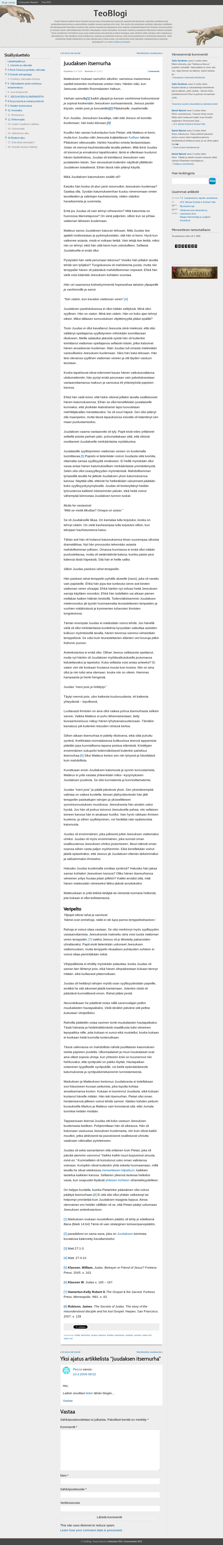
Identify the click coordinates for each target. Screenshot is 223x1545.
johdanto (126, 42)
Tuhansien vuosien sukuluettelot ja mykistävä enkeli (195, 104)
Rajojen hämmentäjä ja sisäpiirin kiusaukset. (195, 219)
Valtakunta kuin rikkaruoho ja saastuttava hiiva (189, 212)
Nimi (64, 1475)
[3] (65, 1248)
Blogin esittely (8, 2)
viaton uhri (147, 1335)
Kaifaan (134, 137)
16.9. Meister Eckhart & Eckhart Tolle (189, 124)
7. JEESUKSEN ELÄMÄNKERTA (26, 96)
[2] (65, 1233)
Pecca (77, 1369)
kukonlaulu (119, 1335)
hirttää (77, 1335)
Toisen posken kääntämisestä (186, 147)
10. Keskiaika (15, 110)
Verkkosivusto (70, 1502)
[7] (90, 939)
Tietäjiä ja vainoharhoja (183, 164)
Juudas (94, 1335)
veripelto (129, 1335)
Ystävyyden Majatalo (28, 2)
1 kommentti (153, 71)
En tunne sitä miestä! (71, 53)
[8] (95, 1194)
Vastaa (68, 1400)
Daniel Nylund (179, 110)
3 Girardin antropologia (20, 74)
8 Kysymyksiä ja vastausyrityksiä (26, 101)
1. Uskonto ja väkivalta (20, 65)
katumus (102, 1335)
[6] (82, 755)
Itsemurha (85, 1335)
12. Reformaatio (16, 119)
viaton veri (68, 1338)
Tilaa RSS (46, 2)
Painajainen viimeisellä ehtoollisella (189, 77)
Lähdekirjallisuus (16, 61)
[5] (82, 456)
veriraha (137, 1335)
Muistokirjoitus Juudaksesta (149, 53)
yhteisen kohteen (117, 1180)
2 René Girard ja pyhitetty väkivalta (26, 69)
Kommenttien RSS (133, 1541)
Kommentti (68, 1427)
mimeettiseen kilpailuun (118, 1170)
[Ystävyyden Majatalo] (194, 273)
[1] (65, 1219)
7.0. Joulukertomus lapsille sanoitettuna (194, 198)
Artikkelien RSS (115, 1541)
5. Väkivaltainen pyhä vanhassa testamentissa (24, 85)
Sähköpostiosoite (73, 1489)
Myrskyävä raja (183, 207)
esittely (117, 42)
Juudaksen (125, 1233)
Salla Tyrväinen (179, 60)
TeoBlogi (110, 13)
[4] (126, 299)
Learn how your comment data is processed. (91, 1530)
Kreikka (110, 1335)
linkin (89, 1393)
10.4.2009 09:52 (84, 1374)
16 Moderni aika (16, 137)
